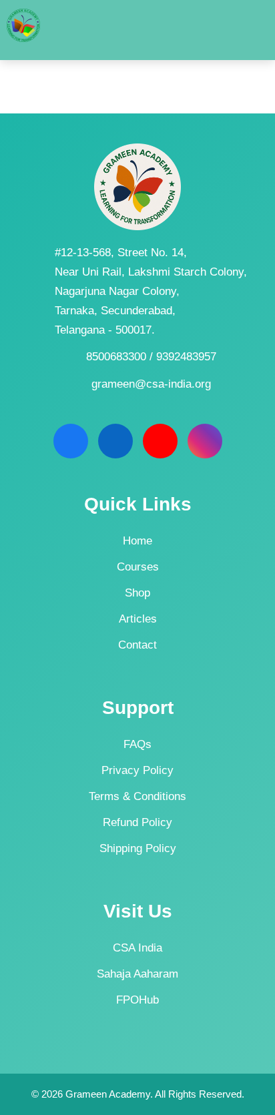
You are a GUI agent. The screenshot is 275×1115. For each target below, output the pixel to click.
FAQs (137, 744)
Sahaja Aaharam (137, 974)
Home (137, 540)
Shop (137, 593)
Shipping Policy (137, 848)
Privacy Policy (137, 770)
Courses (138, 567)
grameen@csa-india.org (151, 384)
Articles (138, 619)
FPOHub (137, 1000)
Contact (137, 645)
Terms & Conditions (137, 796)
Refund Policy (137, 822)
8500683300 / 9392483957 (151, 356)
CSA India (137, 948)
